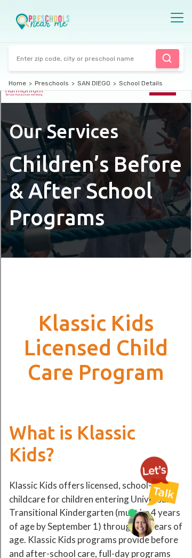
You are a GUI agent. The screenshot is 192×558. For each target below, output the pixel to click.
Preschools (52, 83)
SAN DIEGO (93, 83)
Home (17, 83)
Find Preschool (167, 58)
